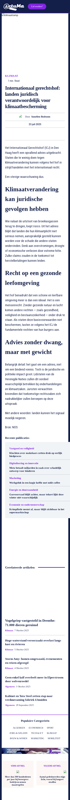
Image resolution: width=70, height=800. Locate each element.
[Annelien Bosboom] (22, 117)
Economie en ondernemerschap (26, 504)
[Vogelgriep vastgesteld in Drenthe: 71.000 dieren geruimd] (35, 594)
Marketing (15, 478)
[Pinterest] (23, 133)
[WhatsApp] (31, 133)
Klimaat (11, 76)
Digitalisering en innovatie (23, 463)
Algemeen (10, 686)
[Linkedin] (38, 133)
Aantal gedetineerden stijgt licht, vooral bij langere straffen (52, 779)
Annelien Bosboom (40, 116)
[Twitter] (15, 133)
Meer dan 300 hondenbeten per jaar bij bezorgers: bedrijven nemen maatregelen (18, 780)
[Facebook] (7, 133)
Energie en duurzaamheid (23, 490)
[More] (62, 133)
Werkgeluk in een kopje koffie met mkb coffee (34, 482)
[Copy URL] (54, 133)
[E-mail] (46, 133)
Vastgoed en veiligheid (21, 448)
